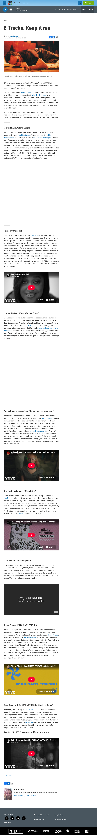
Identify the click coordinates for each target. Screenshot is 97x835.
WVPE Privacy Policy (61, 819)
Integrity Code (59, 815)
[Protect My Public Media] (77, 831)
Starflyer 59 (8, 498)
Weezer (21, 513)
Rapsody (35, 235)
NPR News (7, 21)
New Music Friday (29, 637)
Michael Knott (26, 93)
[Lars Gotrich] (8, 794)
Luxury (30, 325)
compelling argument (38, 431)
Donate (89, 3)
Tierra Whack (53, 635)
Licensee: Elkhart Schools (41, 815)
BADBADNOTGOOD (32, 710)
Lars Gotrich (14, 36)
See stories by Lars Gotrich (25, 795)
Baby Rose (29, 722)
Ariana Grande (47, 418)
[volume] (11, 9)
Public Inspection (39, 819)
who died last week (39, 95)
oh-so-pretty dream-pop (42, 138)
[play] (5, 9)
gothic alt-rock (24, 135)
